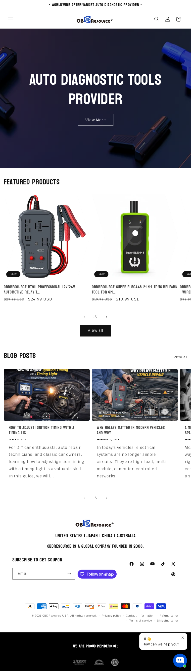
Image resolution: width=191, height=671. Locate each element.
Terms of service (140, 620)
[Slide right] (106, 316)
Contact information (140, 615)
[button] (10, 19)
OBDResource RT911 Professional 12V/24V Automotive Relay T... (39, 289)
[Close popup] (183, 637)
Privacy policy (111, 615)
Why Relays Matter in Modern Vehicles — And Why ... (133, 430)
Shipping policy (168, 620)
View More (95, 120)
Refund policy (169, 615)
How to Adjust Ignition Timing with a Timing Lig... (41, 430)
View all (95, 330)
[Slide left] (84, 316)
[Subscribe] (69, 574)
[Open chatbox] (180, 661)
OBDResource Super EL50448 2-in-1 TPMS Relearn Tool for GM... (134, 289)
